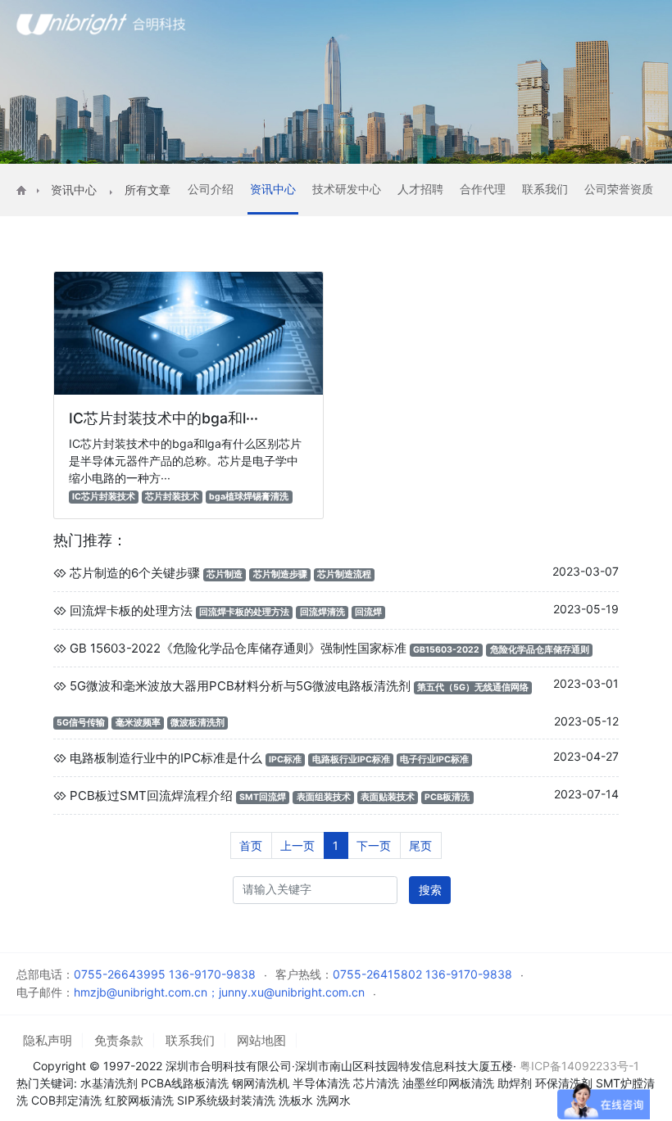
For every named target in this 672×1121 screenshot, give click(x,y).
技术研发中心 (346, 189)
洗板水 (296, 1100)
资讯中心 (74, 190)
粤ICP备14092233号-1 (579, 1066)
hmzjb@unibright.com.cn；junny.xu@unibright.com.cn (219, 992)
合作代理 (483, 189)
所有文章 (147, 190)
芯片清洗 (376, 1083)
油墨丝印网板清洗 (448, 1083)
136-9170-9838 (212, 974)
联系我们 (545, 189)
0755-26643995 (120, 974)
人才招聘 (420, 189)
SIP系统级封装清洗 (228, 1100)
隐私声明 (47, 1040)
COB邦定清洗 (66, 1100)
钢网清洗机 (260, 1083)
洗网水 (333, 1100)
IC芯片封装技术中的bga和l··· (163, 418)
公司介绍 (211, 189)
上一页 (297, 845)
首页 (250, 845)
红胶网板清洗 (139, 1100)
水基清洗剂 (109, 1083)
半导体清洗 (321, 1083)
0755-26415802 (377, 974)
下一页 (373, 845)
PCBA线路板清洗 (185, 1083)
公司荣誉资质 (618, 189)
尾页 (420, 845)
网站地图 (261, 1040)
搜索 (430, 890)
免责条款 (118, 1040)
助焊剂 (514, 1083)
